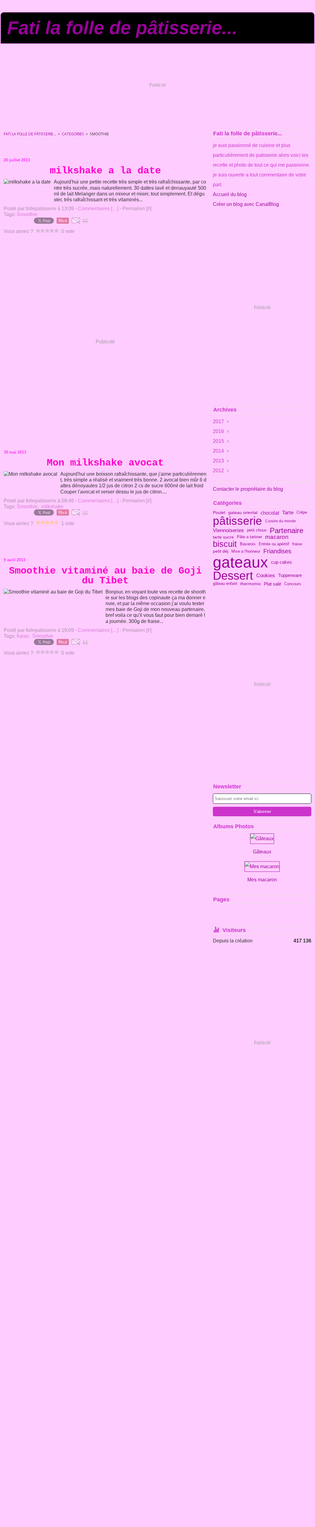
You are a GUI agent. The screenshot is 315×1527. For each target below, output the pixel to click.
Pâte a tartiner (249, 537)
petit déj (220, 551)
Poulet (219, 513)
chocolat (270, 512)
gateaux (240, 562)
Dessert (233, 576)
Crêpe (302, 513)
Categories (73, 134)
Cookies (265, 575)
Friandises (277, 551)
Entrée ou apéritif (274, 544)
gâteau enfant (225, 584)
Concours (292, 584)
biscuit (225, 544)
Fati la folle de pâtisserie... (30, 134)
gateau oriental (242, 512)
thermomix (250, 584)
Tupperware (290, 575)
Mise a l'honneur (245, 551)
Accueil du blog (230, 194)
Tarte (287, 512)
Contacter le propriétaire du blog (248, 489)
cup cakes (281, 562)
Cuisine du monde (280, 521)
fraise (297, 544)
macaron (277, 537)
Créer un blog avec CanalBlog (246, 204)
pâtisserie (237, 521)
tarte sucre (223, 537)
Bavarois (248, 544)
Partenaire (286, 530)
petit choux (257, 530)
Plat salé (272, 584)
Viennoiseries (228, 530)
